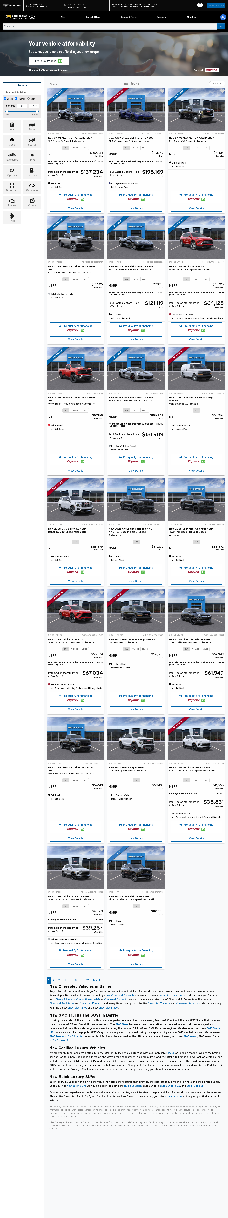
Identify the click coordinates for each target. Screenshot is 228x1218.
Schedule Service (216, 5)
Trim (32, 160)
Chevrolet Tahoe (77, 1007)
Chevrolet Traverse (159, 1003)
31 (87, 980)
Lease (10, 99)
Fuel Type (32, 175)
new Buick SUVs (76, 1086)
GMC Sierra (122, 1024)
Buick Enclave (195, 1086)
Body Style (12, 160)
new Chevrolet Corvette (120, 995)
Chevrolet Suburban (188, 1003)
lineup (171, 1053)
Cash (32, 99)
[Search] (221, 26)
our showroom (173, 1096)
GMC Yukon (190, 1036)
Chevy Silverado (65, 999)
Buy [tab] (66, 148)
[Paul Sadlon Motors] (19, 17)
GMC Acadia (75, 1036)
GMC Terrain (56, 1036)
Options (12, 175)
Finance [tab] (74, 148)
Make (32, 129)
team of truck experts (172, 995)
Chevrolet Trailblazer (61, 1003)
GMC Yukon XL (61, 1040)
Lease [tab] (84, 148)
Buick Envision (133, 1086)
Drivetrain (12, 190)
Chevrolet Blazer (108, 1007)
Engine (12, 205)
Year (12, 129)
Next (96, 980)
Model (12, 144)
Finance (21, 99)
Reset (21, 85)
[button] (223, 17)
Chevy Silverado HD (88, 999)
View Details (75, 208)
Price (12, 221)
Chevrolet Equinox (91, 1003)
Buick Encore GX (170, 1086)
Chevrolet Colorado (115, 999)
